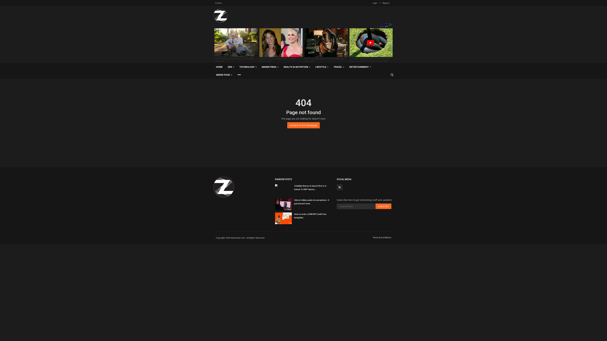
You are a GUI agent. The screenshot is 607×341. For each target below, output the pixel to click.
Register (386, 3)
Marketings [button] (269, 66)
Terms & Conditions (382, 237)
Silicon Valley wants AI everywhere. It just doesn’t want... (311, 202)
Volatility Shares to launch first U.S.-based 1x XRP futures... (310, 188)
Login (375, 3)
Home (219, 66)
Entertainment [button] (359, 66)
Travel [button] (338, 66)
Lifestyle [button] (321, 66)
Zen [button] (230, 66)
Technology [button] (247, 66)
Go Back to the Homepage (303, 125)
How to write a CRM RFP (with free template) (310, 216)
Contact (218, 3)
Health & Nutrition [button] (296, 66)
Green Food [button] (223, 74)
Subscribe (383, 206)
